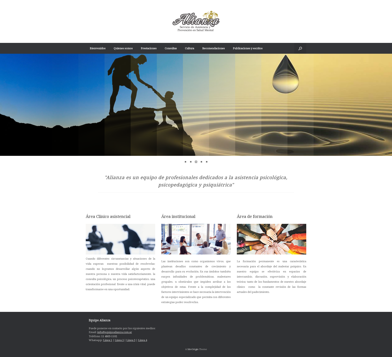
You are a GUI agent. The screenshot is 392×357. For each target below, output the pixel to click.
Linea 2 (119, 340)
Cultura (189, 48)
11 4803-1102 (109, 336)
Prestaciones (149, 48)
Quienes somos (123, 48)
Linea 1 (107, 340)
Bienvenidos (98, 48)
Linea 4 (142, 340)
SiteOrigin (192, 349)
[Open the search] (300, 48)
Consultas (171, 48)
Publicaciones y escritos (248, 48)
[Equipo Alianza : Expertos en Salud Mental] (196, 21)
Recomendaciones (213, 48)
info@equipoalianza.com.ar (114, 332)
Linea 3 (130, 340)
